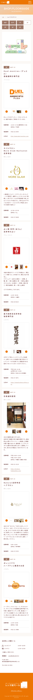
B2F (5, 22)
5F (20, 27)
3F (5, 27)
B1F (12, 22)
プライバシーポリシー (16, 691)
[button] (6, 111)
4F (13, 27)
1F (20, 22)
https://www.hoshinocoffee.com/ (20, 383)
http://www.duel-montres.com (20, 136)
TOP (3, 17)
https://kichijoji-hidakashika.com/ (16, 470)
